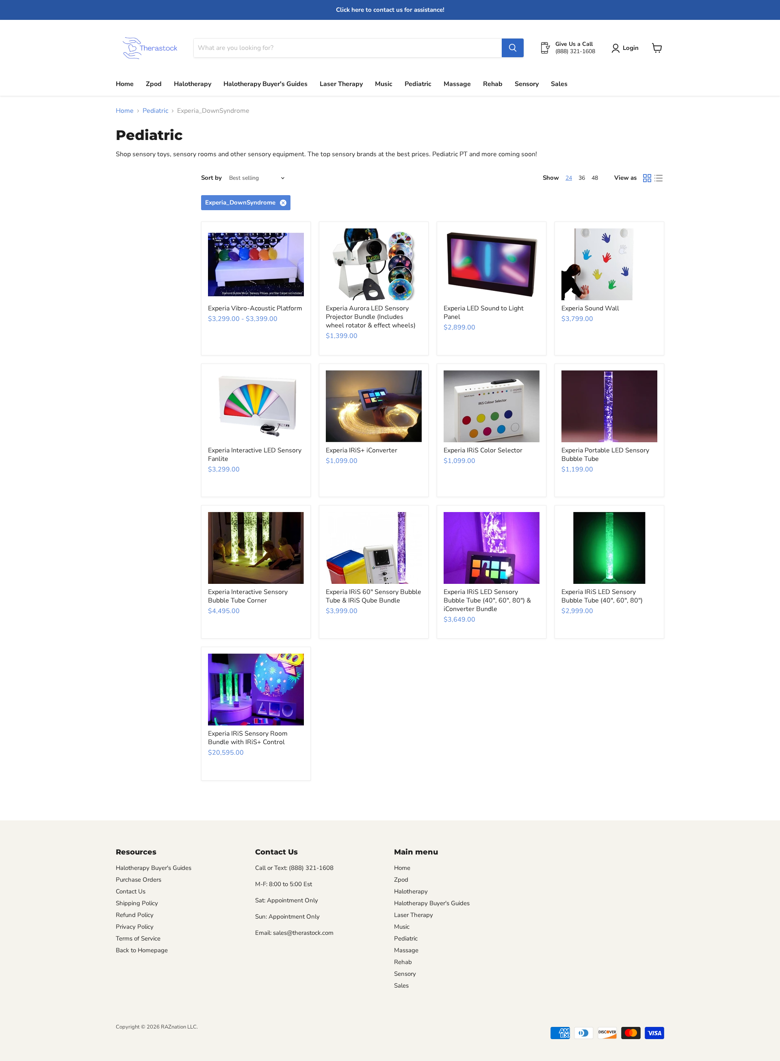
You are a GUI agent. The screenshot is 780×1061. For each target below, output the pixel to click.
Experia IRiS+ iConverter (361, 450)
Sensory (527, 84)
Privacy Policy (135, 927)
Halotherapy (192, 84)
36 (581, 178)
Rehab (493, 84)
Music (383, 84)
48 (595, 178)
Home (125, 84)
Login (631, 48)
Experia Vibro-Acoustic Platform (255, 308)
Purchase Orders (138, 880)
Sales (559, 84)
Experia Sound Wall (590, 308)
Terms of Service (138, 938)
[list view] (658, 178)
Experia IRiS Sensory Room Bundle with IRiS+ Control (248, 738)
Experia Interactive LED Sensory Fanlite (254, 454)
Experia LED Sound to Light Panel (484, 312)
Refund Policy (135, 915)
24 (569, 178)
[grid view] (647, 178)
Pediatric (418, 84)
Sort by (211, 177)
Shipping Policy (137, 903)
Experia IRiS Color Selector (483, 450)
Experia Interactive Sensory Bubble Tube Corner (248, 596)
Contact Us (130, 891)
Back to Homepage (142, 950)
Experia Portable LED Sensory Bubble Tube (605, 454)
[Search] (513, 48)
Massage (457, 84)
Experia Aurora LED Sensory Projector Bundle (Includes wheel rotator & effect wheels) (371, 317)
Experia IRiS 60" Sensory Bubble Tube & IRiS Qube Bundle (373, 596)
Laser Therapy (341, 84)
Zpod (154, 84)
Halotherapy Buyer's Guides (265, 84)
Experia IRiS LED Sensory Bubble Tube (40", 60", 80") (602, 596)
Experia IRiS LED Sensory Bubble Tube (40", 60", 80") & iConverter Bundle (487, 600)
